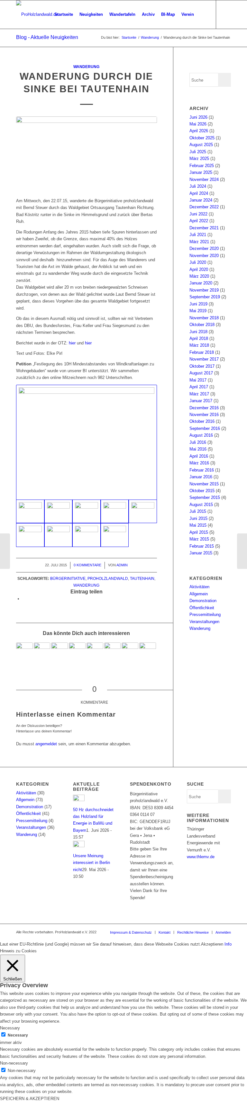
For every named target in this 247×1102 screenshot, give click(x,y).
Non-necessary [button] (14, 1063)
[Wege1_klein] (58, 535)
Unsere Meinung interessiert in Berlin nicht (91, 862)
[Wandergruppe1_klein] (86, 153)
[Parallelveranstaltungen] (42, 650)
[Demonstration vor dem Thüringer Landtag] (130, 650)
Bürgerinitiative (68, 578)
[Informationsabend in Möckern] (242, 551)
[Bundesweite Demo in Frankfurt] (147, 650)
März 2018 (199, 345)
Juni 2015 (198, 518)
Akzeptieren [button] (212, 944)
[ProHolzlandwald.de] (37, 14)
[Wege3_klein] (115, 535)
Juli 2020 (197, 262)
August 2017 (201, 373)
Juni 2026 (198, 117)
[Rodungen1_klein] (115, 511)
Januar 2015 (200, 553)
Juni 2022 (198, 214)
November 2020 (204, 255)
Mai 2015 (197, 525)
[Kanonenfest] (112, 650)
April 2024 (198, 193)
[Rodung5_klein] (58, 511)
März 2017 (199, 394)
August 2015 (201, 504)
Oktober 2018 (202, 324)
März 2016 (199, 463)
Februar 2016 (201, 470)
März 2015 (199, 539)
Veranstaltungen (204, 621)
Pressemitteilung (205, 614)
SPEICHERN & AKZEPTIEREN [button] (29, 1098)
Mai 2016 (197, 449)
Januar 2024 (200, 200)
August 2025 (201, 144)
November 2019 (204, 290)
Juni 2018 (198, 331)
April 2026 (198, 130)
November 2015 (204, 484)
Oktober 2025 (202, 137)
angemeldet (46, 743)
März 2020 (199, 276)
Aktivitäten (199, 586)
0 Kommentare (87, 565)
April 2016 (198, 456)
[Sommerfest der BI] (5, 551)
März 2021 (199, 241)
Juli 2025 (197, 151)
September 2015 (204, 497)
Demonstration (202, 600)
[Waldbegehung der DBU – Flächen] (95, 650)
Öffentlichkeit (201, 607)
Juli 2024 (197, 186)
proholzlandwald (107, 578)
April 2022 (198, 220)
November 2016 (204, 414)
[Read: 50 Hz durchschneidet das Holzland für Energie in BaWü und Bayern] (79, 799)
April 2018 (198, 338)
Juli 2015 (197, 511)
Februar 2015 (201, 546)
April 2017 (198, 386)
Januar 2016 (200, 476)
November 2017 (204, 359)
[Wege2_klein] (86, 535)
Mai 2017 (197, 380)
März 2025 (199, 158)
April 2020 (198, 269)
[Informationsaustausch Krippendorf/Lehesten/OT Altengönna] (77, 650)
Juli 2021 (197, 234)
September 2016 (204, 428)
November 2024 (204, 179)
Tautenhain (142, 578)
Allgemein (198, 593)
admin (122, 565)
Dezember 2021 (204, 227)
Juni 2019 (198, 304)
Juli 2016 (197, 442)
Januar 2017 (200, 400)
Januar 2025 (200, 172)
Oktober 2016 (202, 421)
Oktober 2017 (202, 366)
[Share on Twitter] (24, 598)
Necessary (18, 1035)
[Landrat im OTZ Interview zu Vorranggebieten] (59, 650)
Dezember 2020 (204, 248)
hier (72, 343)
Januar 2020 (200, 283)
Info (228, 944)
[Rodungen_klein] (86, 511)
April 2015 (198, 532)
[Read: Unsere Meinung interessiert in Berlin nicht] (79, 845)
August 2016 (201, 435)
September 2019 (204, 296)
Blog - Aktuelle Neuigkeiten (47, 37)
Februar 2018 (201, 352)
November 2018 (204, 317)
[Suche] (202, 14)
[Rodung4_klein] (86, 442)
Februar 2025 (201, 165)
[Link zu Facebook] (226, 14)
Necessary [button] (10, 1028)
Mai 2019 (197, 310)
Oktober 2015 (202, 490)
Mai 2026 (197, 124)
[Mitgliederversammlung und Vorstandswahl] (24, 650)
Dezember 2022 (204, 206)
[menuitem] (63, 14)
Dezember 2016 (204, 407)
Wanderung (86, 67)
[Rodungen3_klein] (143, 511)
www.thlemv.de (201, 856)
